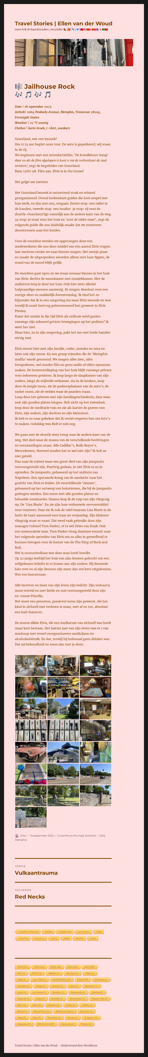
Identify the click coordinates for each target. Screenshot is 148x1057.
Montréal (97, 992)
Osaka (70, 1005)
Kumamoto (91, 986)
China (99, 931)
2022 (72, 967)
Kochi (74, 986)
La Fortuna (39, 992)
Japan (66, 938)
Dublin (21, 979)
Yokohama (67, 1024)
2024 (21, 973)
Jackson (57, 986)
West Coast (46, 1024)
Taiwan (93, 938)
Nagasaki (23, 998)
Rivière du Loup (65, 1011)
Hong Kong (39, 938)
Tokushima (54, 1017)
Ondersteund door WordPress (79, 1045)
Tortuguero (91, 1017)
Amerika (90, 835)
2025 (37, 973)
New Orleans (77, 998)
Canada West (84, 932)
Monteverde (78, 992)
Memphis (21, 839)
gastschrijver (62, 979)
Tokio (36, 1017)
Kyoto (21, 992)
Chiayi (89, 973)
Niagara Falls (99, 998)
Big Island (72, 973)
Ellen (23, 835)
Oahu (36, 1005)
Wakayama (24, 1024)
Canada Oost (65, 931)
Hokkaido (23, 986)
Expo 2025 (39, 979)
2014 (22, 967)
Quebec (87, 1005)
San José (86, 1011)
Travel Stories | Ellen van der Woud (63, 23)
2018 (56, 967)
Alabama (54, 973)
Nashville (57, 998)
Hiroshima (101, 979)
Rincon (22, 1011)
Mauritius (80, 938)
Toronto (72, 1017)
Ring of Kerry (41, 1011)
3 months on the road (70, 835)
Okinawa (53, 1005)
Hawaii (82, 979)
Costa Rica (23, 938)
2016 (39, 967)
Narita (40, 998)
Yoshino (86, 1024)
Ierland (54, 938)
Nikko (21, 1005)
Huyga (40, 986)
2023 (102, 835)
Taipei (21, 1017)
